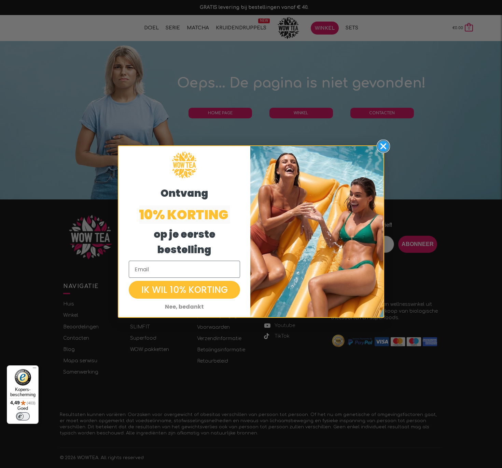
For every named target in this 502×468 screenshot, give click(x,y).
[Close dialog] (383, 146)
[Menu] (34, 369)
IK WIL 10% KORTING (184, 290)
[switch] (23, 416)
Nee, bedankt (184, 307)
